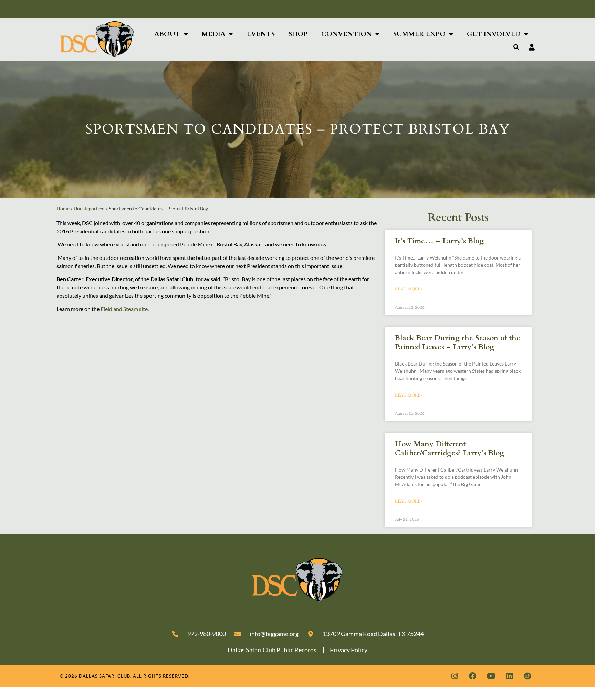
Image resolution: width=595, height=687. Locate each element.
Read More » (409, 289)
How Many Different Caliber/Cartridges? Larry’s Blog (449, 448)
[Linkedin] (509, 676)
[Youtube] (491, 676)
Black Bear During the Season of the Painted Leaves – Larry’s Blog (457, 342)
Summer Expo (419, 34)
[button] (516, 47)
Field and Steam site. (125, 309)
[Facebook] (472, 676)
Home (63, 208)
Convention (346, 34)
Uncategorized (89, 208)
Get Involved (494, 34)
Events (261, 34)
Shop (298, 34)
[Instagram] (454, 676)
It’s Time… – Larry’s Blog (439, 241)
